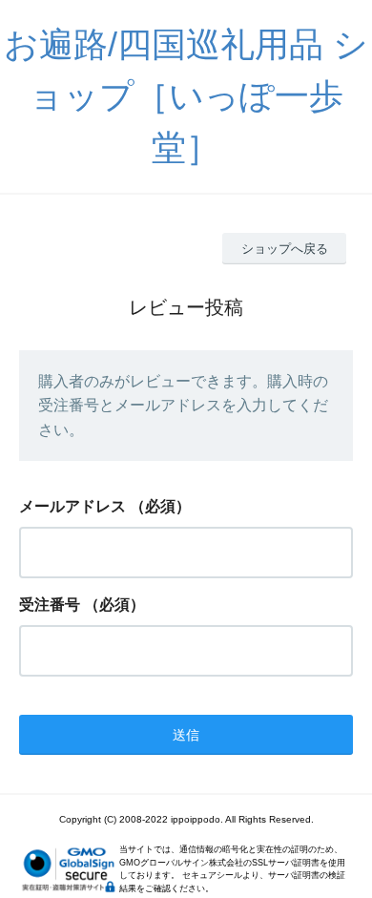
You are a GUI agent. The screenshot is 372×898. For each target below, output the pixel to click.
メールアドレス (72, 506)
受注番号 (49, 604)
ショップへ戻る (284, 248)
